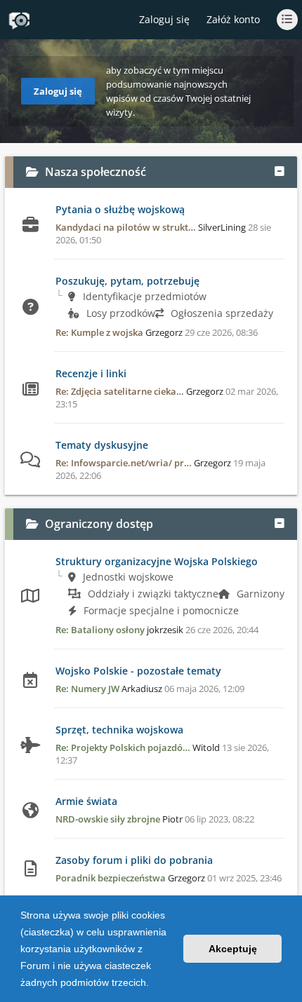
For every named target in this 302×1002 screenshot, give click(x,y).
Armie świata (86, 801)
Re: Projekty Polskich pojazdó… (122, 747)
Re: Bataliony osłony (100, 629)
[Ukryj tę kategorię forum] (279, 171)
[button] (154, 984)
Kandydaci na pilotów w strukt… (125, 227)
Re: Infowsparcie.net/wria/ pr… (123, 462)
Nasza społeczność (95, 172)
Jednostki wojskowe (126, 576)
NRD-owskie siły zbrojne (107, 819)
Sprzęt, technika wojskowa (119, 729)
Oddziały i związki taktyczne (151, 593)
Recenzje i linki (90, 373)
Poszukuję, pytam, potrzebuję (127, 280)
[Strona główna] (19, 20)
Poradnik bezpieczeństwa (110, 878)
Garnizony (259, 593)
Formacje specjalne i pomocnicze (160, 610)
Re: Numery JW (87, 688)
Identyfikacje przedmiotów (143, 296)
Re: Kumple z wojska (99, 332)
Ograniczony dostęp (99, 524)
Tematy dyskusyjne (101, 445)
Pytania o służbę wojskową (120, 209)
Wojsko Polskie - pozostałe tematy (138, 670)
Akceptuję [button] (233, 948)
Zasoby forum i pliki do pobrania (134, 860)
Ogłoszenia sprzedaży (220, 313)
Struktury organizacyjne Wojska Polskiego (156, 561)
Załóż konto (233, 19)
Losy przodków (119, 313)
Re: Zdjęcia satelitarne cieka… (119, 391)
